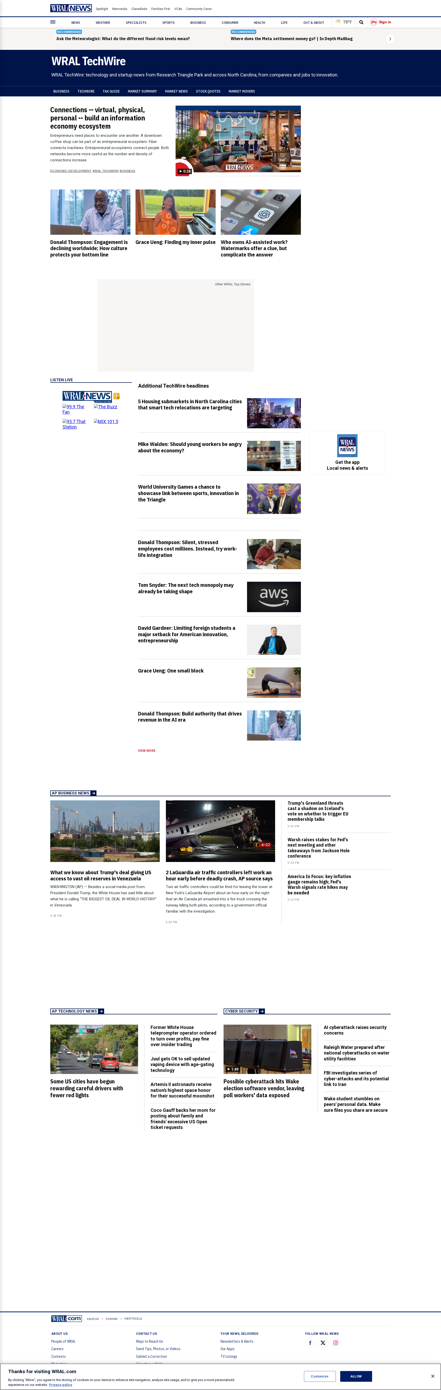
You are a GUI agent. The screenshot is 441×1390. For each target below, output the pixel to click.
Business (61, 91)
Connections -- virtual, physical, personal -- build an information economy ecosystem (97, 117)
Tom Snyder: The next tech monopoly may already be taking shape (186, 588)
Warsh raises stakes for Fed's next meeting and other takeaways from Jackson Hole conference (319, 848)
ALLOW (356, 1376)
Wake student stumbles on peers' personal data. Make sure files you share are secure (356, 1104)
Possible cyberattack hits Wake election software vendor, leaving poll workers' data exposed (264, 1088)
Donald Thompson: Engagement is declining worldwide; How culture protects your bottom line (89, 248)
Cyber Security (241, 1011)
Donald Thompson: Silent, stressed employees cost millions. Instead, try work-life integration (187, 548)
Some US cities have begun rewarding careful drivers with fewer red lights (86, 1088)
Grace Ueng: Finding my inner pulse (176, 241)
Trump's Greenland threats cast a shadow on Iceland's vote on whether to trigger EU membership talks (318, 811)
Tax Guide (111, 91)
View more (146, 751)
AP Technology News (74, 1011)
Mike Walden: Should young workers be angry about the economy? (190, 447)
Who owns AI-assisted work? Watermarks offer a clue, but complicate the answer (254, 248)
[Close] (432, 1376)
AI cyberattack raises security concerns (355, 1030)
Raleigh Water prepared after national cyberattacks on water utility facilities (356, 1053)
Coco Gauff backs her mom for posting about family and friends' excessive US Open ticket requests (183, 1118)
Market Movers (242, 91)
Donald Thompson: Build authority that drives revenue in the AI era (190, 716)
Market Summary (142, 91)
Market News (176, 91)
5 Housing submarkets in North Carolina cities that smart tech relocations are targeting (190, 404)
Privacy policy (60, 1385)
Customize (319, 1376)
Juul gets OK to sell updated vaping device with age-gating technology (182, 1064)
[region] (220, 1376)
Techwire (86, 91)
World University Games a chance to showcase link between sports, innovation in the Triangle (188, 493)
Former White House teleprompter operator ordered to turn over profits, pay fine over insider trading (183, 1036)
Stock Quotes (208, 91)
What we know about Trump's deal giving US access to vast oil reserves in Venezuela (100, 875)
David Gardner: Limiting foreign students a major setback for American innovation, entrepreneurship (186, 634)
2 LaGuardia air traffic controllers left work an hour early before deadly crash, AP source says (219, 875)
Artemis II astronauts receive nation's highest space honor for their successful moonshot (182, 1090)
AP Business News (70, 793)
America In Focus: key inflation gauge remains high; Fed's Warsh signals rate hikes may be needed (319, 884)
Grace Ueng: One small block (171, 670)
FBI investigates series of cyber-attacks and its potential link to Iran (356, 1078)
